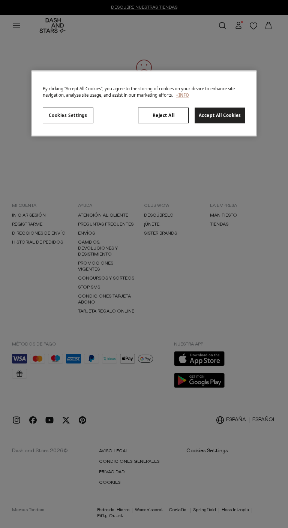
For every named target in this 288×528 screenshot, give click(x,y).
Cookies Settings (68, 115)
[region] (144, 103)
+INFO (182, 95)
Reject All (164, 115)
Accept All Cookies (220, 115)
